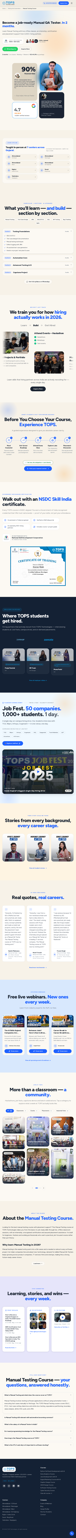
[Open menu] (72, 3)
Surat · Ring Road (7, 1517)
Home (4, 8)
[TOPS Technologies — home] (8, 3)
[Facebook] (4, 1486)
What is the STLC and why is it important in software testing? (26, 1445)
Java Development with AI (48, 1477)
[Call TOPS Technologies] (72, 1533)
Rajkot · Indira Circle (8, 1514)
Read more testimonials (37, 967)
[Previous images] (32, 1188)
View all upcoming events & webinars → (38, 1060)
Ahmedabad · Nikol (8, 1509)
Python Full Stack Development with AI (52, 1471)
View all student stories (37, 868)
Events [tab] (34, 1110)
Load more (37, 1263)
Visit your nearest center (38, 468)
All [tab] (9, 1110)
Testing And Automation (14, 8)
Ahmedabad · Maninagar (10, 1506)
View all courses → (46, 1493)
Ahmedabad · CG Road (9, 1503)
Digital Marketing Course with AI (50, 1479)
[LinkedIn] (13, 1486)
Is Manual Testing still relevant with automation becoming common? (28, 1417)
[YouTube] (18, 1486)
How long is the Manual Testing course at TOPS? (21, 1438)
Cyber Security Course (47, 1490)
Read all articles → (10, 1347)
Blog (41, 1506)
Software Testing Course (48, 1488)
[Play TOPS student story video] (62, 1317)
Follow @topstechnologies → (38, 1332)
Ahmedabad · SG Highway (10, 1512)
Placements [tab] (46, 1110)
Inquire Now (63, 3)
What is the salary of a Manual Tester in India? (20, 1424)
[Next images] (44, 1188)
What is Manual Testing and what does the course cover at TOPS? (28, 1395)
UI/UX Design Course (46, 1485)
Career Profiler (44, 1509)
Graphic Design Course (47, 1482)
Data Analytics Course (47, 1474)
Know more (14, 1051)
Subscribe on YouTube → (61, 1327)
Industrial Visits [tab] (62, 1110)
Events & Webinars (46, 1503)
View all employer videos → (38, 680)
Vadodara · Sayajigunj (9, 1520)
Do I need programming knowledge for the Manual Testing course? (28, 1431)
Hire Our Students (46, 1512)
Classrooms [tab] (21, 1110)
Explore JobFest (12, 743)
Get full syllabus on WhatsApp (39, 281)
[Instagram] (9, 1486)
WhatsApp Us (11, 49)
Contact (43, 1514)
